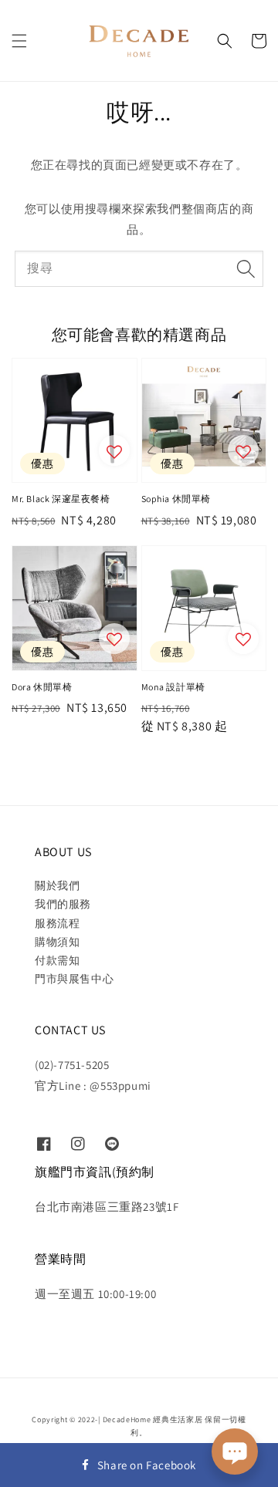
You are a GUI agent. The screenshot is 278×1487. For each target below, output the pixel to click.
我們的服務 (63, 904)
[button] (19, 41)
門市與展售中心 (74, 979)
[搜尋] (246, 268)
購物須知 (57, 942)
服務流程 (57, 923)
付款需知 (57, 960)
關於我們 (57, 885)
